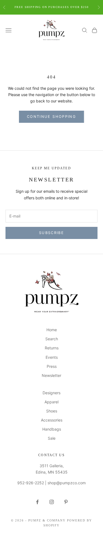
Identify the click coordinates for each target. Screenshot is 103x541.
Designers (51, 392)
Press (52, 366)
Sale (51, 438)
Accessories (51, 420)
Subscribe (51, 232)
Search (51, 338)
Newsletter (51, 375)
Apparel (51, 401)
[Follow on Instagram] (51, 502)
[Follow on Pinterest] (66, 502)
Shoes (51, 411)
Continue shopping (51, 116)
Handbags (51, 429)
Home (51, 329)
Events (52, 357)
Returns (52, 348)
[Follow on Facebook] (37, 502)
